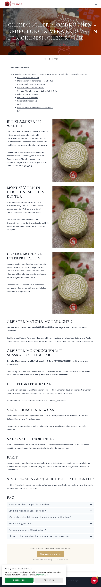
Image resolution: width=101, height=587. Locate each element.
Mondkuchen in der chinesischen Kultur (35, 81)
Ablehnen (49, 580)
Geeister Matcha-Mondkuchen (30, 87)
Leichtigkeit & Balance (27, 94)
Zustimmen (19, 580)
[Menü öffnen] (95, 4)
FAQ (19, 111)
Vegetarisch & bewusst (27, 97)
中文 (56, 59)
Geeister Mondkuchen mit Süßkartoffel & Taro (38, 91)
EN (50, 59)
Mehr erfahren (42, 575)
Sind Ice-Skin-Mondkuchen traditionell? (35, 107)
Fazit (19, 104)
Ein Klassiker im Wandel (28, 77)
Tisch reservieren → (50, 554)
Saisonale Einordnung (27, 101)
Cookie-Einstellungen (72, 581)
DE (44, 59)
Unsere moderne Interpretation (31, 84)
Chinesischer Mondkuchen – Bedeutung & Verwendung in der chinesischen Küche (50, 74)
